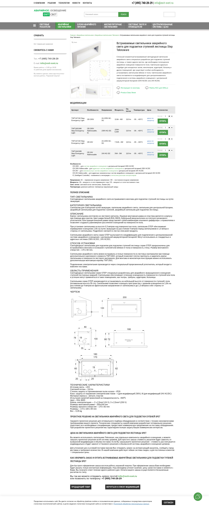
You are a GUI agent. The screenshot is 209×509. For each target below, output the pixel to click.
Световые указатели (45, 25)
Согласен (168, 502)
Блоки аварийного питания (86, 25)
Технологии (64, 3)
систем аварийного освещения (95, 166)
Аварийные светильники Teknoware (107, 35)
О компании (39, 3)
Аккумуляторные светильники (113, 25)
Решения (52, 3)
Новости (76, 3)
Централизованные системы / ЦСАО (163, 25)
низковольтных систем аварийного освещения (100, 171)
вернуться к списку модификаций (122, 487)
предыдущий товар (80, 487)
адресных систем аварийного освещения (108, 168)
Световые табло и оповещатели (137, 25)
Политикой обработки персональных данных (131, 504)
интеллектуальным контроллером (123, 175)
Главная (72, 35)
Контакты (87, 3)
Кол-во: (160, 116)
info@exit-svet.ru (163, 3)
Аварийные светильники (64, 25)
